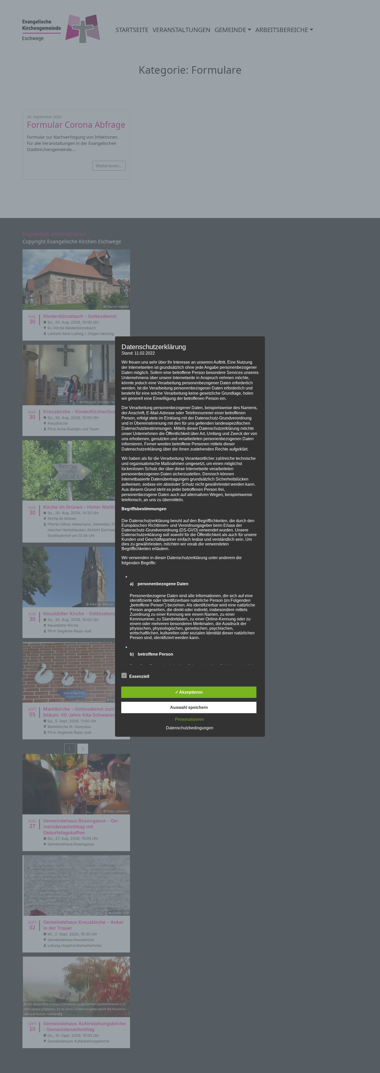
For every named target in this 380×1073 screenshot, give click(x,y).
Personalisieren (189, 719)
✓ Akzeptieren (189, 692)
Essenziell (139, 676)
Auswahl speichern (189, 707)
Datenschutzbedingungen (189, 728)
